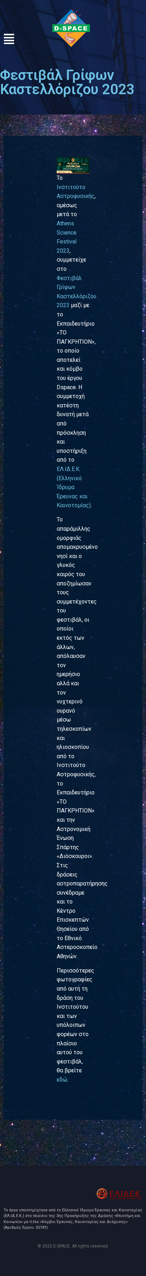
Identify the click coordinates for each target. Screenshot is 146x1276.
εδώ (62, 1079)
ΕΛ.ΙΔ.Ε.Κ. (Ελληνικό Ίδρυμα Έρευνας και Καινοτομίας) (74, 487)
